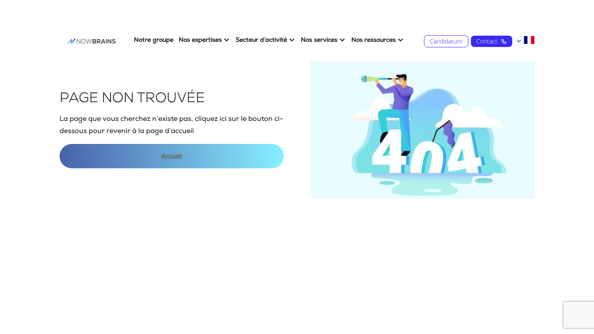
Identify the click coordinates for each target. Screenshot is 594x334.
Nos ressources (373, 40)
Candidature (446, 41)
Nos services (319, 40)
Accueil (171, 156)
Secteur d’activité (261, 40)
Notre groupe (154, 40)
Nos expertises (200, 40)
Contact (486, 41)
